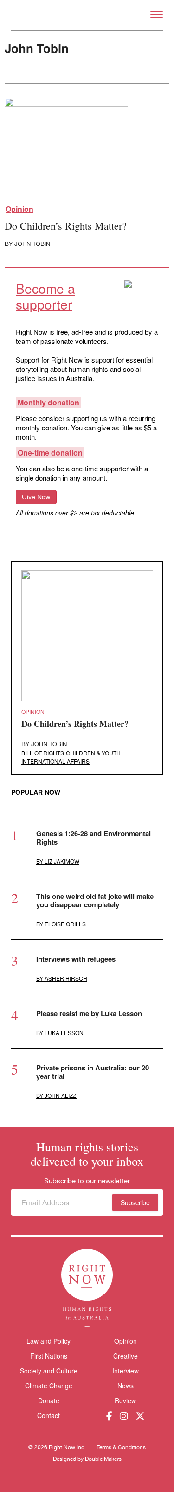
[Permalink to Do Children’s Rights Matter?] (66, 150)
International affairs (55, 761)
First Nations (48, 1355)
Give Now (36, 497)
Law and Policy (48, 1341)
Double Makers (103, 1459)
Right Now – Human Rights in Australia (87, 15)
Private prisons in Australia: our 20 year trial (92, 1072)
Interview (125, 1370)
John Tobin (32, 243)
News (125, 1385)
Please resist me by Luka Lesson (89, 1013)
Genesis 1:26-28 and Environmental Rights (93, 837)
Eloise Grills (65, 924)
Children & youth (93, 752)
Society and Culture (48, 1370)
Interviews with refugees (76, 959)
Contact (48, 1415)
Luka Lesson (64, 1032)
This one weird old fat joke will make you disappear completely (95, 900)
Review (125, 1400)
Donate (48, 1401)
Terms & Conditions (121, 1447)
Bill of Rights (42, 752)
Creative (125, 1355)
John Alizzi (61, 1095)
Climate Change (48, 1385)
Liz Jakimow (62, 861)
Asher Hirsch (66, 978)
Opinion (19, 209)
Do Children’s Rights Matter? (66, 225)
